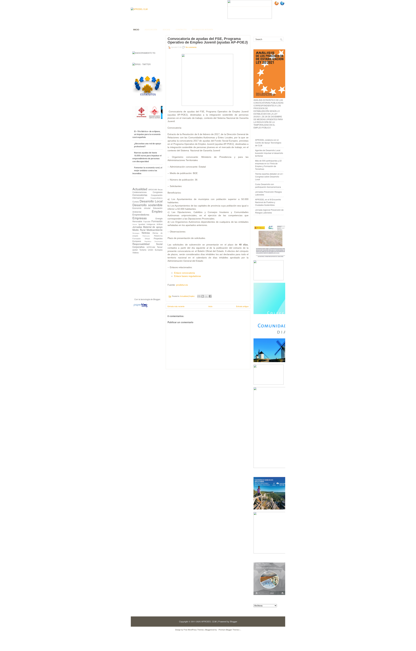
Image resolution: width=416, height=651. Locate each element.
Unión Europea (155, 249)
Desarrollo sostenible (147, 205)
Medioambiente (154, 229)
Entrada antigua (242, 306)
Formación (156, 221)
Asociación (151, 29)
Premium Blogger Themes (229, 629)
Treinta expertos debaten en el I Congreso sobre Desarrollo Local (269, 176)
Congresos (157, 192)
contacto (181, 29)
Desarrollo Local (151, 201)
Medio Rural (138, 229)
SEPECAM (151, 247)
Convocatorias (139, 195)
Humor (134, 224)
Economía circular (141, 208)
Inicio (136, 29)
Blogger (156, 299)
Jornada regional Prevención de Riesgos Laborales (269, 211)
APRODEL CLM (208, 621)
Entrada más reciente (176, 306)
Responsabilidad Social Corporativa (147, 245)
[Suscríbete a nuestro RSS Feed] (277, 4)
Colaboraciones (139, 192)
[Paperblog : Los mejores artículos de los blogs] (140, 307)
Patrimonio (146, 236)
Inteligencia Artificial (154, 224)
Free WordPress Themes (194, 629)
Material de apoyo (152, 227)
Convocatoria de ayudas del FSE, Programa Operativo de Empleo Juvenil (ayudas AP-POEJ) (208, 40)
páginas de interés (202, 29)
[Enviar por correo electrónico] (199, 296)
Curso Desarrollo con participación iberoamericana (268, 185)
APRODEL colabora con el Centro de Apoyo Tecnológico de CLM (268, 142)
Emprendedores (140, 214)
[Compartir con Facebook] (210, 296)
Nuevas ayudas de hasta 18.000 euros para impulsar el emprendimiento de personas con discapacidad (147, 157)
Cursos (135, 201)
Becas (160, 189)
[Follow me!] (282, 4)
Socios (166, 29)
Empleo (157, 211)
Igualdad (141, 224)
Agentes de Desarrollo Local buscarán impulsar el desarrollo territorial (269, 153)
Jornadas (137, 227)
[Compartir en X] (206, 296)
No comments (191, 47)
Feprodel (146, 221)
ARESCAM (152, 189)
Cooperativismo (156, 198)
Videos (135, 252)
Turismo (142, 249)
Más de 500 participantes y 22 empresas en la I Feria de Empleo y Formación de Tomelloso (268, 164)
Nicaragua (135, 233)
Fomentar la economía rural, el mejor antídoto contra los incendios (147, 170)
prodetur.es (182, 285)
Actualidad (139, 189)
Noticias (146, 232)
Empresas (139, 218)
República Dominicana (153, 241)
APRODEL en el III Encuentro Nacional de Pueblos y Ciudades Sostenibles (268, 202)
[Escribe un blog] (202, 296)
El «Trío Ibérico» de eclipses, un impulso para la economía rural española (146, 134)
